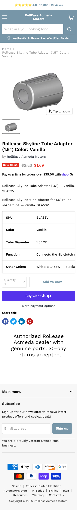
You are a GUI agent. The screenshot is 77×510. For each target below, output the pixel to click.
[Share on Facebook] (5, 321)
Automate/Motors (16, 490)
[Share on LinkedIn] (21, 321)
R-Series (38, 490)
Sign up (62, 428)
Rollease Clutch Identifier (43, 486)
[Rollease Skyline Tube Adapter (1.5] (11, 126)
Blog (66, 490)
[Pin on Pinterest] (30, 321)
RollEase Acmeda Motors (26, 157)
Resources (20, 495)
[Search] (69, 29)
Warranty (38, 495)
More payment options (38, 305)
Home (6, 49)
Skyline (53, 490)
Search (16, 486)
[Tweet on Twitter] (13, 321)
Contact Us (56, 495)
